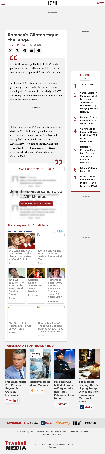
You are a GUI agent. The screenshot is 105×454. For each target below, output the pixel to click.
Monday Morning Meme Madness (40, 383)
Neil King (14, 45)
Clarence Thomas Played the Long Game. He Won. (88, 120)
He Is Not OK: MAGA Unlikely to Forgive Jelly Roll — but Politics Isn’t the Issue (64, 390)
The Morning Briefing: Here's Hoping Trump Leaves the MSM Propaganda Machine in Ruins (89, 391)
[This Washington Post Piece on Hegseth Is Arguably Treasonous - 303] (15, 364)
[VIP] (100, 3)
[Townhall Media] (15, 445)
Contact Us (87, 432)
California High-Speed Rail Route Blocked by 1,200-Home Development (88, 135)
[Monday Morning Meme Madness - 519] (40, 364)
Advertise (49, 432)
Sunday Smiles (87, 84)
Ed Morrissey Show (27, 432)
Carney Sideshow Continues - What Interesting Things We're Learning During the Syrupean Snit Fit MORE (89, 102)
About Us (14, 432)
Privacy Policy (76, 432)
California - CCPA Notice (52, 434)
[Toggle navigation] (3, 3)
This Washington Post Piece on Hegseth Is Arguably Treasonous (15, 388)
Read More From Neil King (35, 169)
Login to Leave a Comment (36, 203)
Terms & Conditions (62, 432)
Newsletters (40, 432)
